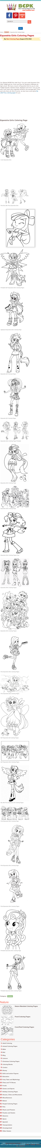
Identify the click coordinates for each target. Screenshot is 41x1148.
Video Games (6, 1131)
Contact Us (22, 1145)
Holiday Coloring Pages (10, 1091)
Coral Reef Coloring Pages (24, 1027)
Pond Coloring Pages (22, 1017)
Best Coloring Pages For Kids (13, 1143)
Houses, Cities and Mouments (12, 1094)
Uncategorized (7, 1128)
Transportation (7, 1125)
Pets (3, 1107)
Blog (4, 1055)
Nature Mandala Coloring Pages (26, 1006)
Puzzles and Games (8, 1113)
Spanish (5, 1122)
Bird (3, 1052)
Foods (4, 1085)
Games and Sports (8, 1088)
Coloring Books (7, 1064)
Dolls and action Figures (10, 1073)
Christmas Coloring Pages (10, 1061)
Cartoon (6, 32)
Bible (4, 1049)
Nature (4, 1100)
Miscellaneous (7, 1097)
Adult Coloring (7, 1043)
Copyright (32, 1144)
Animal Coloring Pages (9, 1046)
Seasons (5, 1116)
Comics (4, 1067)
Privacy (27, 1144)
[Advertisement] (20, 61)
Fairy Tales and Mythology (11, 1079)
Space (4, 1119)
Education (5, 1076)
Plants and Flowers (8, 1110)
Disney (4, 1070)
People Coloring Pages (9, 1104)
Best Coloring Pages (13, 39)
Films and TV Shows (9, 1082)
